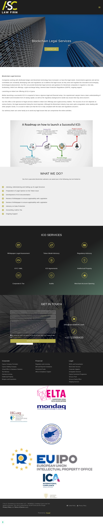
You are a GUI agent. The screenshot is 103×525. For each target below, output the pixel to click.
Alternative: (13, 343)
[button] (99, 7)
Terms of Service (19, 507)
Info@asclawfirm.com (74, 324)
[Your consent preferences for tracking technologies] (2, 522)
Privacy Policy (17, 337)
